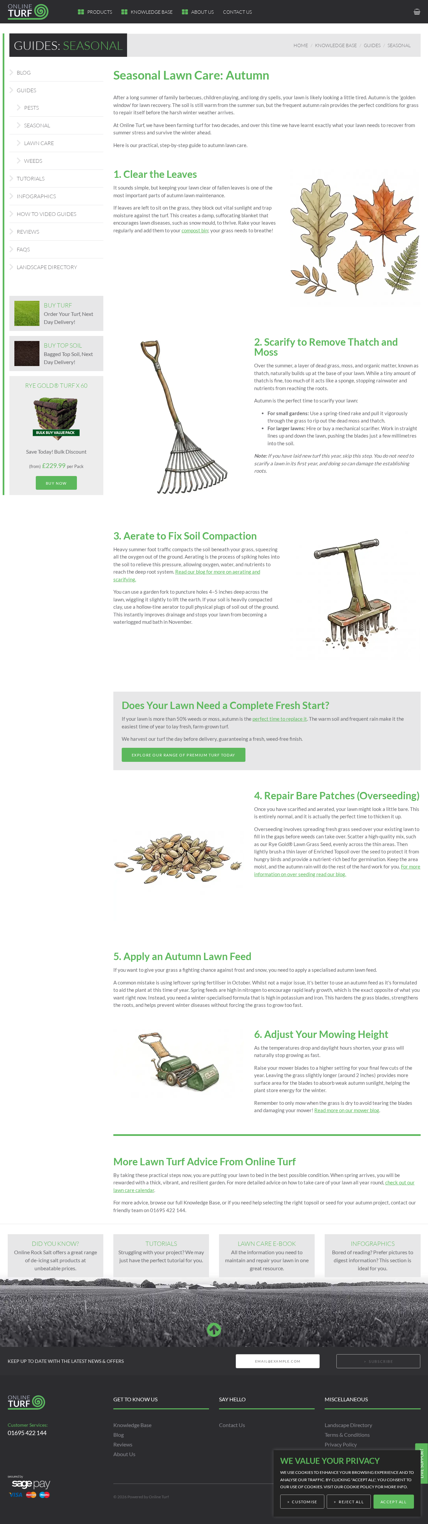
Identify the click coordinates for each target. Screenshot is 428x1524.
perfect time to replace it (279, 719)
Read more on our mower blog (346, 1110)
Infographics (36, 196)
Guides (372, 45)
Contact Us (237, 12)
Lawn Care (39, 143)
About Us (202, 12)
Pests (31, 107)
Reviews (28, 231)
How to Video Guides (46, 214)
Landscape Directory (47, 267)
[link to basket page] (417, 11)
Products (99, 12)
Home (301, 45)
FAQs (23, 249)
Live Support (421, 1463)
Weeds (33, 160)
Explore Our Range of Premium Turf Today (183, 755)
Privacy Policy (341, 1444)
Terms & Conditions (347, 1434)
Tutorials (30, 178)
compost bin (195, 230)
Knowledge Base (152, 12)
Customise (304, 1502)
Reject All (351, 1502)
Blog (24, 72)
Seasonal (399, 45)
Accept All (394, 1502)
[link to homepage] (32, 11)
